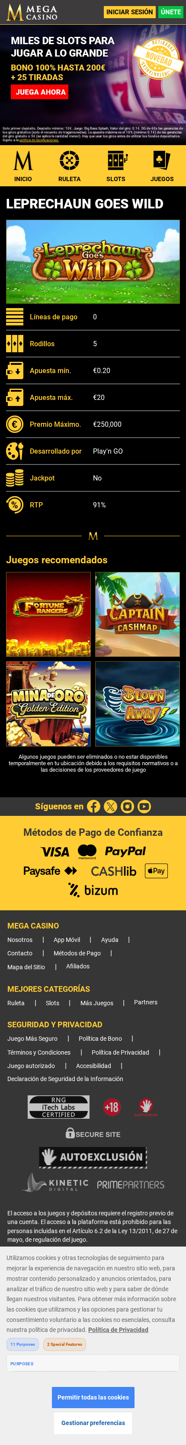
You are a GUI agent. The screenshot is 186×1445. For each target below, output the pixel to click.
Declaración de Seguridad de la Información (65, 1079)
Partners (145, 1002)
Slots (115, 178)
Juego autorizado (31, 1066)
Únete (171, 12)
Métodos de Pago (77, 953)
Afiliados (78, 966)
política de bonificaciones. (39, 140)
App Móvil (67, 940)
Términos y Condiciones (39, 1052)
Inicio (23, 178)
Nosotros (19, 940)
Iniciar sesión (129, 12)
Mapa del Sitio (26, 967)
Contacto (19, 953)
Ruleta (69, 178)
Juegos (162, 178)
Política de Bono (100, 1038)
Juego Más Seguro (32, 1038)
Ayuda (110, 940)
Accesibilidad (93, 1066)
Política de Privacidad (120, 1052)
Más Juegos (96, 1003)
